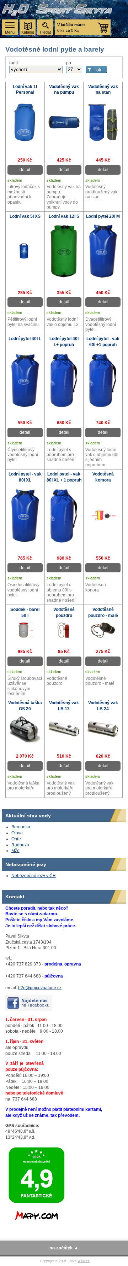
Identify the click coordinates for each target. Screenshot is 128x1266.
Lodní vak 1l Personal (25, 89)
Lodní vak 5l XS (25, 216)
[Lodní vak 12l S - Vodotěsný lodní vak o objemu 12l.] (64, 277)
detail (25, 169)
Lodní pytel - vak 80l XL (25, 477)
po (68, 62)
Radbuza (20, 844)
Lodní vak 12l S (64, 216)
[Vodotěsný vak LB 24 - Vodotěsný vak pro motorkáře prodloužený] (103, 735)
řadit (13, 62)
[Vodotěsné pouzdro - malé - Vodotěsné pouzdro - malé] (103, 636)
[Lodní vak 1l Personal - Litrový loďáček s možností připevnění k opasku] (25, 144)
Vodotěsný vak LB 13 (64, 705)
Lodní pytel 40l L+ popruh (64, 341)
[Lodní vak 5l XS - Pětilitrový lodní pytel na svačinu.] (25, 257)
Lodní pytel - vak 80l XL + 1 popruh (64, 477)
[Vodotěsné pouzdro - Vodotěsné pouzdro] (64, 636)
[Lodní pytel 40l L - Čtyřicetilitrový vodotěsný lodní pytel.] (25, 406)
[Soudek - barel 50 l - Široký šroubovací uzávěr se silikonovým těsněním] (25, 636)
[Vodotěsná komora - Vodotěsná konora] (103, 519)
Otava (17, 832)
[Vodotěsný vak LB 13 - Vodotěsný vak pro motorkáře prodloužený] (64, 735)
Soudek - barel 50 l (24, 612)
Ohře (16, 838)
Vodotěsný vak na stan (103, 89)
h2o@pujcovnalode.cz (40, 987)
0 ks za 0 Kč (71, 28)
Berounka (20, 826)
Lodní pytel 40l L (25, 338)
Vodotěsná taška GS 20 (25, 705)
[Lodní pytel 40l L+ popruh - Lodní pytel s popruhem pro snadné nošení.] (64, 407)
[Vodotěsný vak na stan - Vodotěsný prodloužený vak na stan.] (103, 140)
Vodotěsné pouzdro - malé (103, 612)
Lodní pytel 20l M (103, 216)
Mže (15, 850)
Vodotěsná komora (103, 477)
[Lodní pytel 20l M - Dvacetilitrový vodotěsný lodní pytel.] (103, 277)
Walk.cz (84, 1261)
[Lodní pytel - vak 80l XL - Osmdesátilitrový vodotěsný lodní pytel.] (25, 541)
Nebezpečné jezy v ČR (33, 875)
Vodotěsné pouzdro (64, 612)
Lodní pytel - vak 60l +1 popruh (102, 341)
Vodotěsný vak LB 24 (103, 705)
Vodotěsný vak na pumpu (64, 89)
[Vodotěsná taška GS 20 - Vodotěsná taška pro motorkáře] (25, 741)
